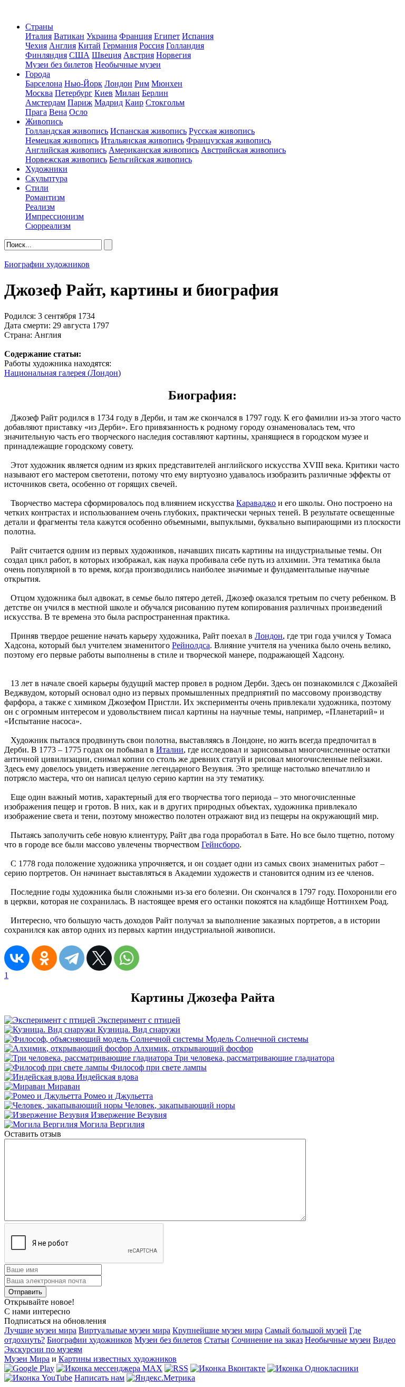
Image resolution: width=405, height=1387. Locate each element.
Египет (167, 36)
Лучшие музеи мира (40, 1330)
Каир (134, 102)
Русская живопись (222, 130)
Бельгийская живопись (150, 159)
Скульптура (46, 178)
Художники (46, 168)
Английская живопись (66, 149)
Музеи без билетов (59, 64)
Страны (39, 26)
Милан (127, 93)
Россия (151, 45)
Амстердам (45, 102)
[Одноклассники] (44, 958)
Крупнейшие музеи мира (217, 1330)
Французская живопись (228, 140)
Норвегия (173, 55)
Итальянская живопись (142, 140)
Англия (62, 45)
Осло (78, 112)
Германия (120, 45)
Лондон (118, 83)
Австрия (138, 55)
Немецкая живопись (62, 140)
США (79, 55)
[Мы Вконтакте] (227, 1368)
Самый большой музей (306, 1330)
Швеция (106, 55)
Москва (39, 93)
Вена (58, 112)
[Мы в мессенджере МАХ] (109, 1368)
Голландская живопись (66, 130)
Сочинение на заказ (267, 1339)
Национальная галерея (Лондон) (62, 372)
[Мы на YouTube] (38, 1377)
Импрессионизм (54, 216)
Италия (38, 36)
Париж (80, 102)
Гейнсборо (220, 844)
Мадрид (108, 102)
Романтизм (45, 197)
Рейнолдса (191, 645)
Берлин (155, 93)
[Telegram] (71, 958)
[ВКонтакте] (17, 958)
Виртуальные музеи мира (124, 1330)
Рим (141, 83)
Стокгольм (165, 102)
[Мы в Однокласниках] (313, 1368)
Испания (198, 36)
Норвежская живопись (66, 159)
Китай (89, 45)
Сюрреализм (48, 225)
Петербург (73, 93)
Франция (135, 36)
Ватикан (69, 36)
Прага (36, 112)
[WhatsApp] (126, 958)
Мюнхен (166, 83)
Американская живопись (154, 149)
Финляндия (46, 55)
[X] (99, 958)
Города (37, 74)
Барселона (43, 83)
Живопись (44, 121)
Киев (103, 93)
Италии (170, 749)
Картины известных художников (118, 1358)
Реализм (40, 206)
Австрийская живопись (243, 149)
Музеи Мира (27, 1358)
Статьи (216, 1339)
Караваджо (256, 503)
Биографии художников (47, 264)
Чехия (36, 45)
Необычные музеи (128, 64)
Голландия (185, 45)
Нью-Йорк (83, 83)
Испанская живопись (148, 130)
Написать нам (99, 1377)
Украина (101, 36)
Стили (37, 187)
